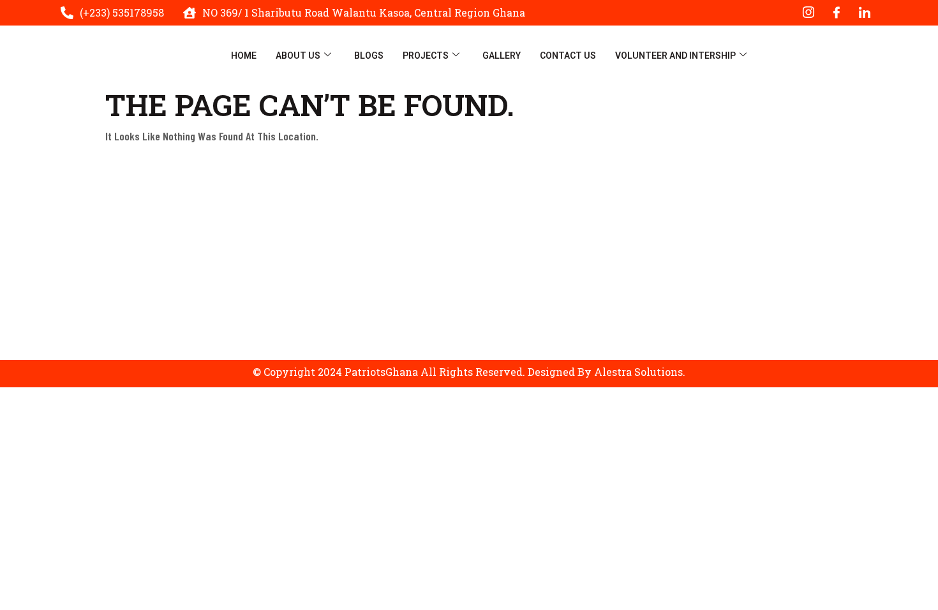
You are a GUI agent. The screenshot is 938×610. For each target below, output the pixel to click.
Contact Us (568, 55)
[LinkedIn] (864, 12)
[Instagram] (808, 12)
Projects (426, 55)
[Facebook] (836, 12)
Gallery (501, 55)
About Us (298, 55)
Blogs (368, 55)
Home (244, 55)
